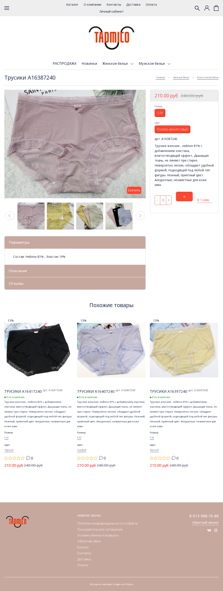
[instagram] (216, 530)
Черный (9, 449)
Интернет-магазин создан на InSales (111, 584)
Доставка (133, 4)
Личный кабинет (112, 11)
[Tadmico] (111, 38)
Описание (18, 270)
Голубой (81, 449)
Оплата (151, 4)
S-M (160, 113)
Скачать (134, 190)
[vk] (209, 530)
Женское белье (115, 63)
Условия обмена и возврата (98, 535)
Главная (160, 77)
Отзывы (16, 283)
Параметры (19, 242)
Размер (158, 106)
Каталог (72, 4)
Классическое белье (208, 77)
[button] (9, 215)
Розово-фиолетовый (172, 129)
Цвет (157, 122)
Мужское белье (152, 63)
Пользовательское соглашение (100, 529)
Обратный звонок (205, 522)
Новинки (89, 63)
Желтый (154, 449)
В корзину (184, 198)
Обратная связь (89, 541)
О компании (92, 4)
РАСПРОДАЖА (64, 63)
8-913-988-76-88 (204, 515)
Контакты (113, 4)
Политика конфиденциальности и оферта (107, 523)
